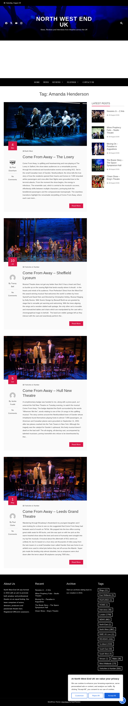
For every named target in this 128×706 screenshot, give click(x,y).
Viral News (65, 702)
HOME (103, 605)
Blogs (103, 590)
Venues (103, 659)
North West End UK (64, 22)
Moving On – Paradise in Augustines (112, 146)
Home (37, 82)
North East (105, 624)
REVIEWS (56, 82)
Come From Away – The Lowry (48, 157)
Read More (76, 206)
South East (105, 649)
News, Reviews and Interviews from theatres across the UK (64, 30)
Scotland (105, 644)
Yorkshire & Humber (32, 267)
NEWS (46, 82)
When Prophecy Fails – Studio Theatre (114, 130)
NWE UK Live (106, 634)
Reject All (96, 696)
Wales (116, 659)
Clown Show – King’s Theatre (46, 611)
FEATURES (71, 82)
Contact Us (88, 82)
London (105, 615)
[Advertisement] (64, 59)
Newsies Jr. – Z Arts (115, 111)
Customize (79, 696)
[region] (95, 688)
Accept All (112, 696)
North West (29, 151)
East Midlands (106, 595)
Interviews (105, 610)
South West (105, 654)
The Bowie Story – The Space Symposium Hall (115, 162)
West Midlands (107, 663)
